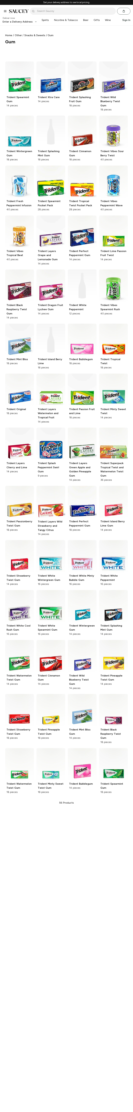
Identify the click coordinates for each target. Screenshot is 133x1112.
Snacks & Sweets (34, 35)
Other (18, 35)
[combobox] (75, 11)
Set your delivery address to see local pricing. (66, 2)
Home (8, 35)
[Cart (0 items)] (123, 11)
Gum (50, 35)
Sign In (126, 20)
